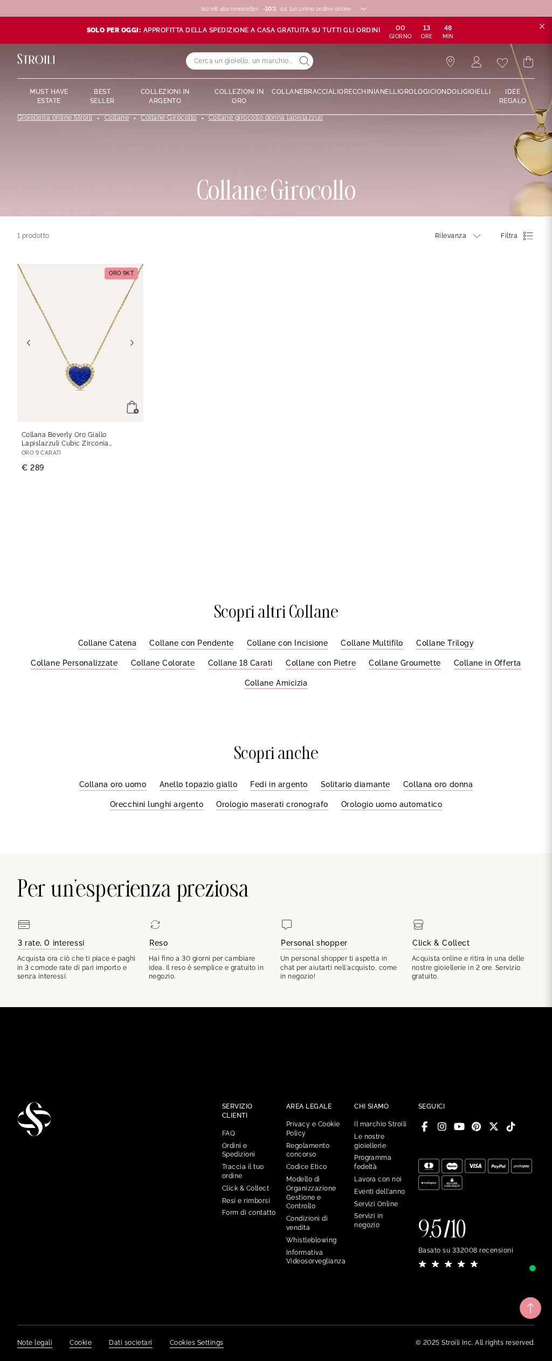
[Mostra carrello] (528, 62)
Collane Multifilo (372, 643)
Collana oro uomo (113, 784)
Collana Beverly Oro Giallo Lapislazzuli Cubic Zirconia (65, 440)
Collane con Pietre (321, 663)
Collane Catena (107, 643)
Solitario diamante (355, 784)
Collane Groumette (405, 663)
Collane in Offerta (487, 663)
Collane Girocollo (168, 117)
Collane (117, 117)
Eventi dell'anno (379, 1191)
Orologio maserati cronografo (272, 804)
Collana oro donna (438, 784)
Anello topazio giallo (199, 784)
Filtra (509, 236)
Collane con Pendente (191, 643)
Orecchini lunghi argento (156, 804)
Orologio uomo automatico (391, 804)
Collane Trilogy (445, 643)
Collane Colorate (163, 663)
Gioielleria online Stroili (54, 117)
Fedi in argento (278, 784)
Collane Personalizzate (74, 663)
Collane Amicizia (276, 683)
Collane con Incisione (287, 643)
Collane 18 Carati (240, 663)
